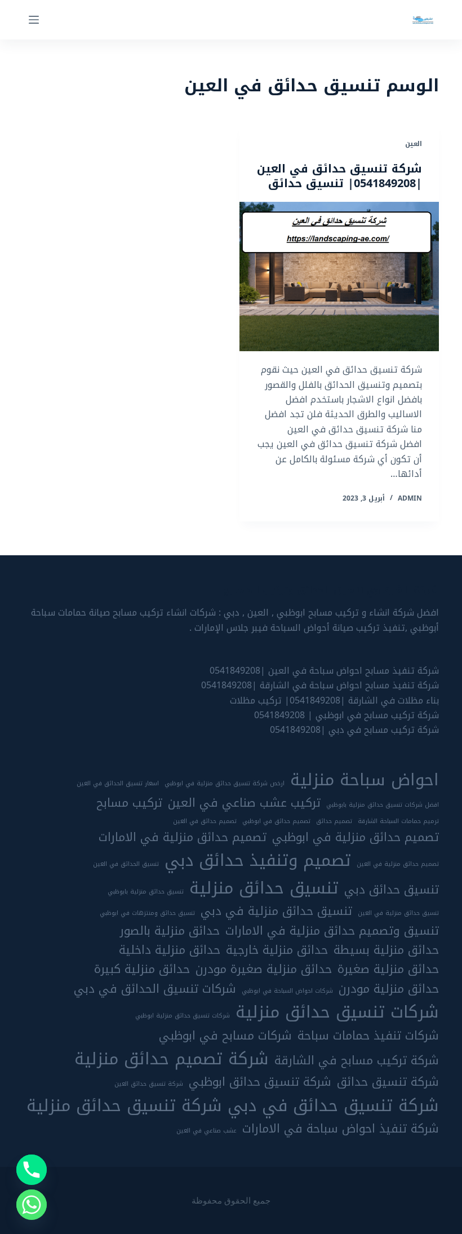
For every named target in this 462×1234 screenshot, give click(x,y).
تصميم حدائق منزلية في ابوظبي (355, 837)
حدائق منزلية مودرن (389, 988)
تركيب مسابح (129, 802)
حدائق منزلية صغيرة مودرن (264, 969)
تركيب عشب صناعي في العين (244, 802)
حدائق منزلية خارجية (277, 949)
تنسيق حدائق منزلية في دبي (276, 911)
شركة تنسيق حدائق (388, 1081)
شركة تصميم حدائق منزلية (171, 1058)
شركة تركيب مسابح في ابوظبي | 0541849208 (346, 715)
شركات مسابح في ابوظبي (225, 1035)
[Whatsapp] (31, 1204)
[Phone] (31, 1170)
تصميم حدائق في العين (205, 821)
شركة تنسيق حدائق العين (148, 1084)
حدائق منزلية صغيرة (388, 969)
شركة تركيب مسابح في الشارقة (356, 1060)
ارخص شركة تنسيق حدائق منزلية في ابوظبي (225, 784)
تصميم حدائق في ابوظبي (276, 821)
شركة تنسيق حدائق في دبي (333, 1105)
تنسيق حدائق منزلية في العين (398, 913)
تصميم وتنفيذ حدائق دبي (258, 860)
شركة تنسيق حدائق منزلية (124, 1105)
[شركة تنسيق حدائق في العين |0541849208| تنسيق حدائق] (339, 277)
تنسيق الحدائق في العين (126, 864)
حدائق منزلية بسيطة (386, 949)
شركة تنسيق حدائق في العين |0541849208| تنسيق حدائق (339, 176)
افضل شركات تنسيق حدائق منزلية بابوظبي (382, 805)
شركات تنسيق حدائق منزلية (337, 1011)
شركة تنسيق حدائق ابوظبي (260, 1081)
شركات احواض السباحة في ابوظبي (287, 991)
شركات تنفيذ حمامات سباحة (368, 1035)
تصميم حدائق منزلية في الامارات (182, 837)
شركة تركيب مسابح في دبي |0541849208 (354, 729)
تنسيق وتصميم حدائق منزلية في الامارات (332, 930)
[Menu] (34, 20)
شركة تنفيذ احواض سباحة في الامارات (340, 1128)
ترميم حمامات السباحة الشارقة (398, 821)
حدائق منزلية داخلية (169, 949)
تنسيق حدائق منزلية (264, 887)
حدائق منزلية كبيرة (142, 969)
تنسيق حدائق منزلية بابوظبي (146, 892)
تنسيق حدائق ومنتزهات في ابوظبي (147, 913)
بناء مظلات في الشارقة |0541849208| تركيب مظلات (334, 700)
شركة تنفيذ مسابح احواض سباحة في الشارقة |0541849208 (320, 685)
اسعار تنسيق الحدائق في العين (118, 784)
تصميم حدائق (334, 821)
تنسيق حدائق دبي (391, 889)
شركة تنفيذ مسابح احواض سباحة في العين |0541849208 (324, 670)
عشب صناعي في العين (206, 1131)
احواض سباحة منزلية (364, 779)
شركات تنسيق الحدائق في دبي (155, 988)
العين (413, 144)
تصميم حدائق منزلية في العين (398, 864)
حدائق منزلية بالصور (170, 930)
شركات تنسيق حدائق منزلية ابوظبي (182, 1016)
